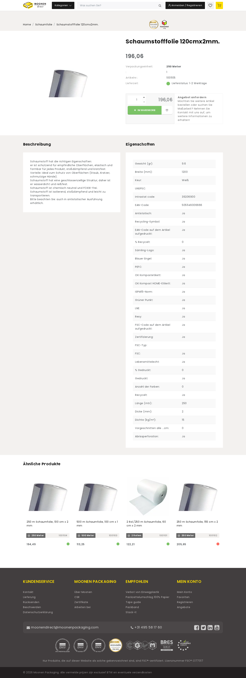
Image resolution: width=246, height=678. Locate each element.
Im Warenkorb (146, 110)
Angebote (183, 607)
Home (27, 24)
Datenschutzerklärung (38, 612)
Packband (132, 607)
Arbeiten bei (82, 607)
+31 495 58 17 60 (147, 627)
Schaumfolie (43, 24)
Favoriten (183, 597)
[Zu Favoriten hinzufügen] (167, 110)
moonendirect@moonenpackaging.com (64, 627)
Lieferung (29, 597)
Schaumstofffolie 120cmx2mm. (78, 24)
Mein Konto (184, 592)
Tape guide (133, 602)
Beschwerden (32, 607)
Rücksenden (31, 602)
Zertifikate (81, 602)
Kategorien (61, 5)
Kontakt (28, 592)
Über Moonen (83, 592)
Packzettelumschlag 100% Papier (147, 597)
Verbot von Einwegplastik (142, 592)
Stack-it (131, 612)
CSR (77, 597)
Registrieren (185, 602)
